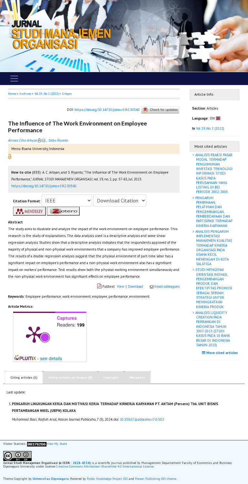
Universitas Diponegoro (51, 479)
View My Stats (56, 444)
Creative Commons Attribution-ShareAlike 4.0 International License (104, 466)
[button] (9, 156)
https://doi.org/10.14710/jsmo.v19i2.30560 (107, 109)
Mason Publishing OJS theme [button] (155, 479)
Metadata (137, 377)
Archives (25, 93)
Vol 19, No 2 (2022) (46, 93)
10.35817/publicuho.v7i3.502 (142, 419)
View (120, 286)
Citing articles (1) (23, 377)
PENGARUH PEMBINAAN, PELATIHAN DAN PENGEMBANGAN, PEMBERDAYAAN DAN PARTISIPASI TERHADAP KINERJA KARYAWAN (213, 212)
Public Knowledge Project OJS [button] (107, 479)
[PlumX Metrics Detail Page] (34, 334)
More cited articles (221, 352)
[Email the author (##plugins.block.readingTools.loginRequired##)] (43, 140)
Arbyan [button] (67, 93)
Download (135, 286)
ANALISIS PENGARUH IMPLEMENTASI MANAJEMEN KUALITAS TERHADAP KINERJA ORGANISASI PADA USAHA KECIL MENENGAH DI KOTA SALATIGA (213, 247)
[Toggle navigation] (14, 78)
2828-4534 (81, 463)
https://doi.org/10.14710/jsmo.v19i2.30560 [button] (44, 186)
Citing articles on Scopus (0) (70, 377)
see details (51, 358)
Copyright (111, 377)
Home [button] (12, 93)
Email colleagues (167, 286)
